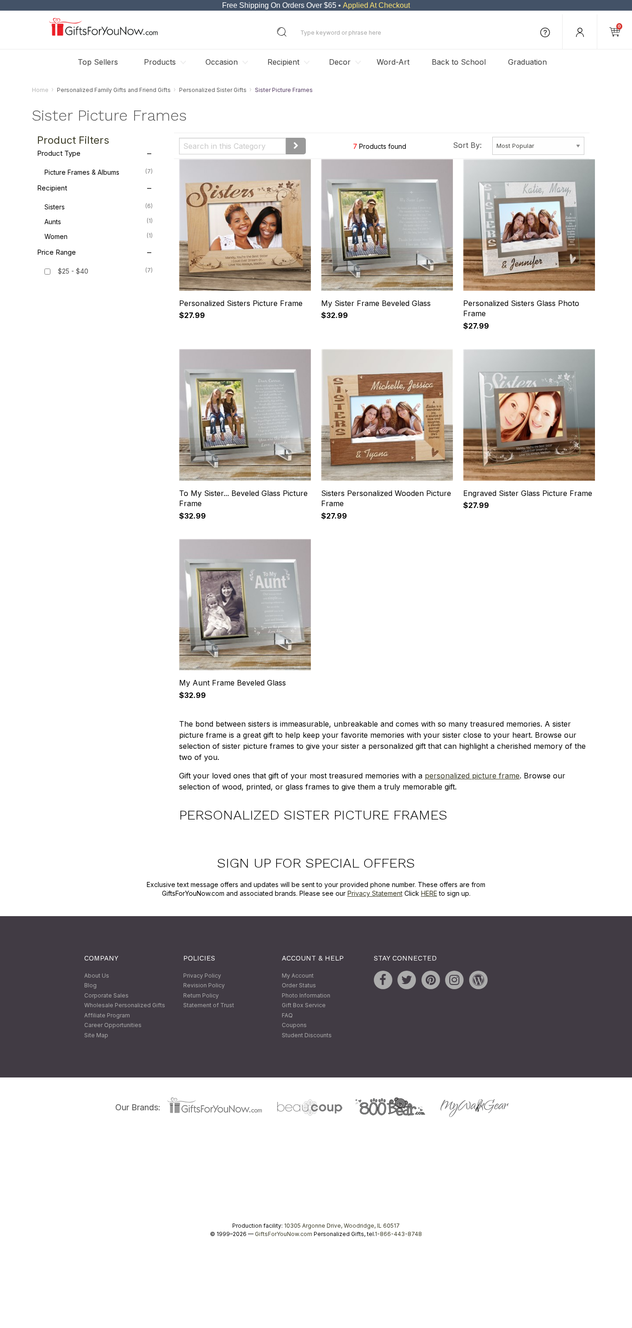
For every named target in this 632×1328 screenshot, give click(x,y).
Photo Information (306, 995)
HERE (429, 894)
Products (160, 62)
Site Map (96, 1035)
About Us (96, 975)
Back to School (459, 62)
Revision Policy (204, 985)
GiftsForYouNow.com (283, 1233)
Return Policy (201, 995)
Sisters (98, 207)
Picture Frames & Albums (98, 172)
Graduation (527, 62)
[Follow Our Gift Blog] (478, 980)
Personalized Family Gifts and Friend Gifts (114, 89)
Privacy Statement (375, 894)
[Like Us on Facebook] (383, 980)
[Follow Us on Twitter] (406, 980)
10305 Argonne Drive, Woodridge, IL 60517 (342, 1225)
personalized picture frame (472, 776)
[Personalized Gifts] (103, 33)
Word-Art (393, 62)
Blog (90, 985)
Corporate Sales (106, 995)
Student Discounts (307, 1035)
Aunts (98, 222)
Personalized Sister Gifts (213, 89)
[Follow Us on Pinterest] (430, 980)
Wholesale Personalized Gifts (124, 1005)
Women (98, 237)
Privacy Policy (202, 975)
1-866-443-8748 (398, 1233)
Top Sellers (98, 62)
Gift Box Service (304, 1005)
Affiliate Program (107, 1015)
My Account (298, 975)
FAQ (287, 1015)
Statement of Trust (208, 1005)
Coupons (294, 1025)
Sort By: (467, 145)
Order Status (299, 985)
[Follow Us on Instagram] (454, 980)
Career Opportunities (113, 1025)
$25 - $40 (73, 271)
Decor (340, 62)
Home (40, 89)
